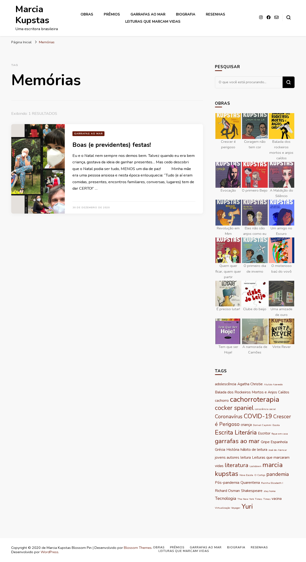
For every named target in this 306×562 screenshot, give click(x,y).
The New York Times (249, 499)
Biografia (185, 14)
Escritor (264, 433)
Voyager (235, 508)
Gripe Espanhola (274, 441)
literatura (236, 465)
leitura (245, 457)
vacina (277, 498)
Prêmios (112, 14)
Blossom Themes (138, 547)
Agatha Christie (250, 383)
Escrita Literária (236, 432)
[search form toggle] (288, 17)
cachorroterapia (254, 399)
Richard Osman (227, 490)
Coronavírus (228, 416)
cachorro (222, 400)
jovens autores (227, 457)
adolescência (225, 383)
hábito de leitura (253, 449)
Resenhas (215, 14)
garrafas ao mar (237, 441)
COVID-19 (258, 416)
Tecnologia (225, 498)
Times (266, 499)
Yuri (247, 506)
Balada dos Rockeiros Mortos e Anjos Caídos (252, 392)
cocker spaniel (234, 408)
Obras (87, 14)
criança (246, 424)
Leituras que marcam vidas (152, 21)
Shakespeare (251, 490)
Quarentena (250, 482)
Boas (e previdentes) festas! (111, 145)
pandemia (277, 474)
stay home (270, 491)
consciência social (265, 409)
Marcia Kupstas (32, 14)
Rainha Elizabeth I (272, 483)
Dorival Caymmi (262, 425)
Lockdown (255, 466)
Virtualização (222, 508)
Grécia (220, 449)
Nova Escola (246, 475)
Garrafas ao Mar (148, 14)
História (232, 449)
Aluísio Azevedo (273, 384)
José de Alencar (277, 450)
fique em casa (280, 433)
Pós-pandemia (227, 482)
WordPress (49, 552)
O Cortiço (259, 475)
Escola (276, 425)
